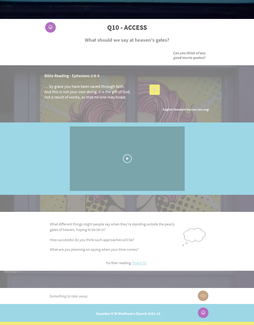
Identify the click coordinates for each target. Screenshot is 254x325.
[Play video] (127, 158)
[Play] (154, 90)
